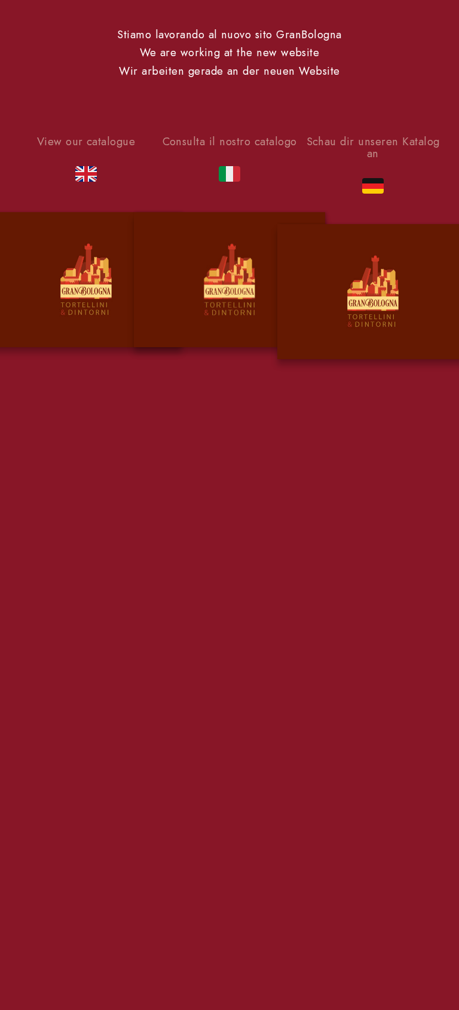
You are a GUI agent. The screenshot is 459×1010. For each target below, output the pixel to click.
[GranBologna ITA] (229, 282)
